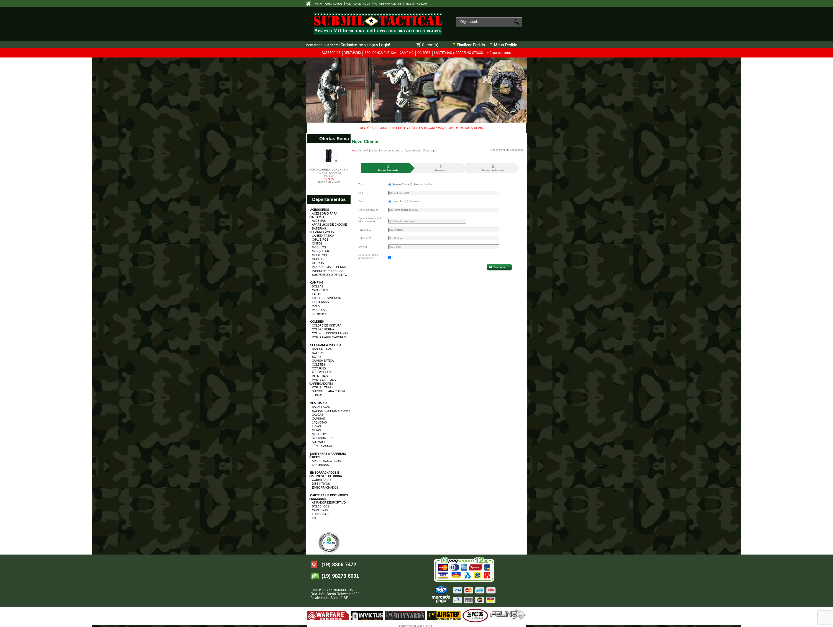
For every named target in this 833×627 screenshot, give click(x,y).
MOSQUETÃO (321, 251)
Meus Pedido (505, 45)
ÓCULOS (318, 259)
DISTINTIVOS (321, 483)
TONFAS (317, 395)
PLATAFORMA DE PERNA (329, 267)
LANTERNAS (320, 302)
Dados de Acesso (493, 168)
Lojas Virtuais (423, 626)
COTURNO (319, 368)
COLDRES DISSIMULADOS (330, 333)
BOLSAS (317, 286)
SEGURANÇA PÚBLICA (380, 53)
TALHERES (319, 313)
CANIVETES (320, 290)
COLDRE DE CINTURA (326, 325)
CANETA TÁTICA (323, 235)
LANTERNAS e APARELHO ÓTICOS (458, 53)
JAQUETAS (319, 422)
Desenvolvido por (407, 626)
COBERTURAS (321, 479)
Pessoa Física (401, 184)
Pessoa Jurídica (423, 184)
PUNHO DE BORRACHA (327, 270)
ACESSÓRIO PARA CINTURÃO (323, 215)
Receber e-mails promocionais (368, 257)
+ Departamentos (499, 53)
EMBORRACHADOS (325, 487)
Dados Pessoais (388, 168)
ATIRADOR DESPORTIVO (329, 502)
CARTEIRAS (320, 510)
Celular (362, 246)
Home (318, 3)
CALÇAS (317, 414)
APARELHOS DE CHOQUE (329, 224)
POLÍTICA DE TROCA (358, 3)
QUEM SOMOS (333, 3)
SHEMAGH (319, 442)
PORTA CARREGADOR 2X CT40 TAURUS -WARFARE (328, 175)
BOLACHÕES (321, 506)
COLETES (318, 364)
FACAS (316, 294)
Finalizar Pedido (471, 45)
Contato (422, 3)
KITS (315, 518)
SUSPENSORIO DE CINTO (329, 274)
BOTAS (316, 356)
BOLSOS (318, 353)
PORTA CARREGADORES (329, 337)
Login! (384, 44)
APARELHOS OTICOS (326, 461)
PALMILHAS (320, 376)
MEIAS (316, 430)
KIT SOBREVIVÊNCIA (326, 298)
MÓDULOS (319, 247)
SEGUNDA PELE (323, 438)
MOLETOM (319, 434)
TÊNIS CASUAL (322, 446)
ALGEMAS (319, 220)
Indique (410, 3)
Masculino (398, 201)
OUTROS (318, 263)
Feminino (414, 201)
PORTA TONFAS (322, 387)
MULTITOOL (320, 255)
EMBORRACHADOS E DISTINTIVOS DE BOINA (325, 474)
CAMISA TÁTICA (323, 360)
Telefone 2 (364, 238)
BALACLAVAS (321, 407)
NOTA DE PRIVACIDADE (388, 3)
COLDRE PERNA (323, 329)
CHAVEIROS (320, 239)
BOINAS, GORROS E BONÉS (331, 410)
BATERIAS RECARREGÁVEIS (321, 230)
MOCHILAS (319, 310)
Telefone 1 (364, 229)
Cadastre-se (352, 44)
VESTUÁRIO (352, 53)
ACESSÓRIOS (331, 53)
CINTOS (317, 243)
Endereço (440, 168)
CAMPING (407, 53)
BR (432, 626)
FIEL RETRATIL (322, 372)
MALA (316, 306)
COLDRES (424, 53)
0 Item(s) (430, 44)
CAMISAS (318, 418)
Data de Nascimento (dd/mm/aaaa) (370, 220)
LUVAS (316, 426)
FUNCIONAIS (320, 514)
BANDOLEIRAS (322, 349)
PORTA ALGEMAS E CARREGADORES (324, 382)
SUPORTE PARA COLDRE (329, 391)
